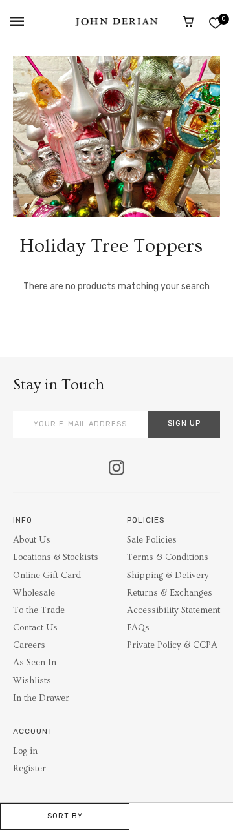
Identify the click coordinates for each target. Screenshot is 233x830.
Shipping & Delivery (168, 575)
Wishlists (32, 681)
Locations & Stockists (55, 557)
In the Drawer (41, 698)
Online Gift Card (47, 575)
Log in (25, 751)
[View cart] (188, 21)
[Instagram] (116, 469)
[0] (215, 22)
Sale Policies (152, 540)
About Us (31, 540)
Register (29, 768)
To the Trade (39, 610)
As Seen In (34, 663)
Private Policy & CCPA (172, 645)
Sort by (65, 816)
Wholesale (34, 593)
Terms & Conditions (167, 557)
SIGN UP (184, 423)
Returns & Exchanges (169, 593)
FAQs (138, 628)
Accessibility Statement (173, 610)
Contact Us (35, 628)
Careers (29, 645)
